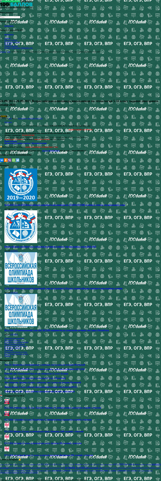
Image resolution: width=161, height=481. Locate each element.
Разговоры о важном (12, 42)
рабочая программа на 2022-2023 (41, 470)
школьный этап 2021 (35, 118)
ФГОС (115, 464)
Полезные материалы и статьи (15, 352)
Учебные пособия (11, 46)
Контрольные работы (12, 348)
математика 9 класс (125, 468)
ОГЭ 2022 (84, 464)
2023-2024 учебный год (30, 464)
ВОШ (39, 464)
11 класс (20, 464)
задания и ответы (76, 467)
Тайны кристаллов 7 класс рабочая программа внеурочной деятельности (39, 391)
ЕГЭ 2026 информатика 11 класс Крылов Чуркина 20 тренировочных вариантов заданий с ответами (52, 407)
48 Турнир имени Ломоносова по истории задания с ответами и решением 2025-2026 (44, 369)
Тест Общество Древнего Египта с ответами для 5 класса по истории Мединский (42, 382)
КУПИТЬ (3, 116)
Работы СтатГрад (10, 40)
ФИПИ (121, 464)
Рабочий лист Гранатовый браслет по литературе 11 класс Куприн (36, 373)
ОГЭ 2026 (96, 464)
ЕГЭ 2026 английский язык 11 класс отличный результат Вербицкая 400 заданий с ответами (48, 455)
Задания (78, 464)
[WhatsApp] (13, 160)
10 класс (15, 464)
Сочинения (8, 350)
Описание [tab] (8, 122)
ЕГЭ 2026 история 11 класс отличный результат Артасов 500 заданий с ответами (43, 443)
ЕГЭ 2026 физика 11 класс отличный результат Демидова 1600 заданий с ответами (43, 431)
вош (8, 52)
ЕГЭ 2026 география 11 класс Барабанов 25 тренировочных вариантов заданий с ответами (47, 419)
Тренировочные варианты (14, 338)
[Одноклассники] (5, 160)
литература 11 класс (110, 468)
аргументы (129, 464)
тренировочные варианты (9, 472)
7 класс (2, 464)
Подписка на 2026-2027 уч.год (15, 346)
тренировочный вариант (29, 472)
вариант (137, 464)
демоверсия (44, 468)
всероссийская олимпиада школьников (24, 468)
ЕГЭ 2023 (52, 464)
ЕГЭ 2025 (65, 464)
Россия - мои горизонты (106, 464)
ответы (152, 468)
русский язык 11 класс (106, 470)
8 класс (6, 464)
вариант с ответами (146, 464)
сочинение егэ (123, 470)
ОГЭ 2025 (90, 464)
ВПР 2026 (8, 44)
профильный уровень (22, 470)
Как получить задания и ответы (16, 354)
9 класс (10, 464)
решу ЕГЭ (74, 470)
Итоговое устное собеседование (16, 342)
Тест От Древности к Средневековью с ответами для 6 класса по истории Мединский (44, 365)
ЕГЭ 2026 (71, 464)
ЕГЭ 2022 (45, 464)
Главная (7, 38)
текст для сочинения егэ (145, 470)
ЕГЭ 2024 (59, 464)
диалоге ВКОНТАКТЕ (51, 151)
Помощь (7, 356)
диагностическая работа (56, 468)
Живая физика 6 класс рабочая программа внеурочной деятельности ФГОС (40, 387)
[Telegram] (17, 160)
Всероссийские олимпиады (14, 344)
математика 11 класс (140, 468)
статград (134, 470)
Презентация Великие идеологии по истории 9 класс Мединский (35, 378)
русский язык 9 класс (86, 470)
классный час (95, 467)
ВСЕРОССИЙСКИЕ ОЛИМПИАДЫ (18, 48)
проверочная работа (9, 470)
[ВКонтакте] (2, 160)
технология (22, 118)
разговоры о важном (61, 470)
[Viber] (9, 160)
